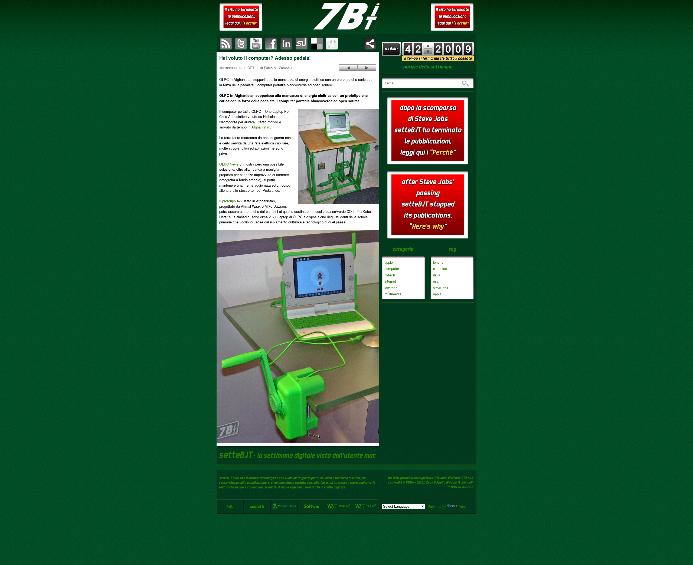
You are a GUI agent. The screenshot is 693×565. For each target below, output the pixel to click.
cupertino (440, 268)
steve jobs (440, 287)
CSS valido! (365, 506)
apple (388, 262)
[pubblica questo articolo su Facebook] (271, 43)
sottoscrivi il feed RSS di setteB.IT (226, 43)
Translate (465, 506)
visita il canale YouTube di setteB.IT (256, 43)
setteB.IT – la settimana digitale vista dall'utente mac (346, 16)
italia (436, 275)
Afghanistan (260, 127)
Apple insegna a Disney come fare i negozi (348, 68)
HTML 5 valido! (338, 506)
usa (436, 281)
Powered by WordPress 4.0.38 (284, 506)
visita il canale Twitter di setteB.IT (241, 43)
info (230, 506)
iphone (438, 262)
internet (390, 281)
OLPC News (228, 164)
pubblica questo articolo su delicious (317, 43)
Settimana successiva (428, 46)
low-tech (390, 287)
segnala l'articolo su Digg (332, 43)
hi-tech (389, 274)
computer (391, 268)
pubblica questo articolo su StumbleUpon (302, 43)
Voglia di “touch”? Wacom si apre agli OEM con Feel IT (367, 68)
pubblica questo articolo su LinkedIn (286, 43)
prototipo (229, 200)
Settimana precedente (428, 51)
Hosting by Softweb (311, 506)
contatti (257, 506)
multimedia (392, 293)
